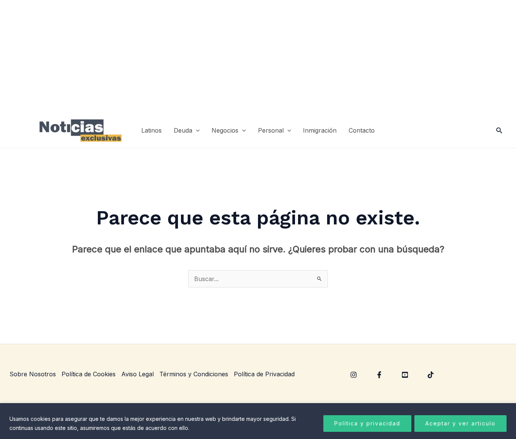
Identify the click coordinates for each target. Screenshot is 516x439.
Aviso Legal (137, 374)
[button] (196, 130)
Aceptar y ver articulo (460, 423)
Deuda (183, 130)
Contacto (362, 130)
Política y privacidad (367, 423)
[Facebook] (379, 374)
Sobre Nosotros (32, 374)
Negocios (225, 130)
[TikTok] (430, 374)
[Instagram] (353, 374)
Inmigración (320, 130)
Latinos (151, 130)
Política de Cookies (89, 374)
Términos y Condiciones (193, 374)
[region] (258, 421)
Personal (271, 130)
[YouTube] (405, 374)
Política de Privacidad (264, 374)
